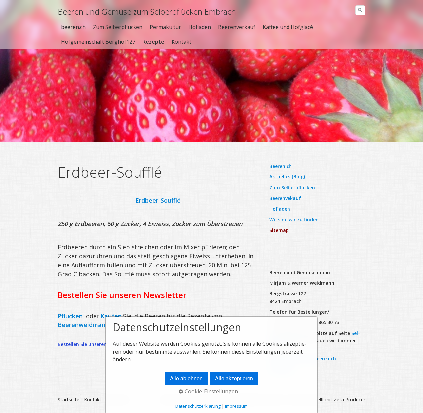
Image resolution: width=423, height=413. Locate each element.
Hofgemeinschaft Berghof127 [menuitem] (98, 41)
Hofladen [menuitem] (199, 27)
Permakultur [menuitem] (165, 27)
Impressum (236, 406)
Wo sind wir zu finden (294, 219)
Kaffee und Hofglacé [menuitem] (288, 27)
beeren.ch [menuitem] (73, 27)
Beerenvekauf (285, 198)
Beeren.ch (280, 166)
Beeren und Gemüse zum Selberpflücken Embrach (147, 11)
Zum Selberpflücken (292, 187)
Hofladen (279, 209)
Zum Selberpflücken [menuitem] (117, 27)
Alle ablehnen (186, 378)
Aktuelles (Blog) (287, 176)
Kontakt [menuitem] (181, 41)
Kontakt (92, 399)
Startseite (68, 399)
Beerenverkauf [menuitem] (236, 27)
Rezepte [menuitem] (153, 41)
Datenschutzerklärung (198, 406)
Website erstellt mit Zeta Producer (327, 399)
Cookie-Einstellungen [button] (210, 391)
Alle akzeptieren (234, 378)
